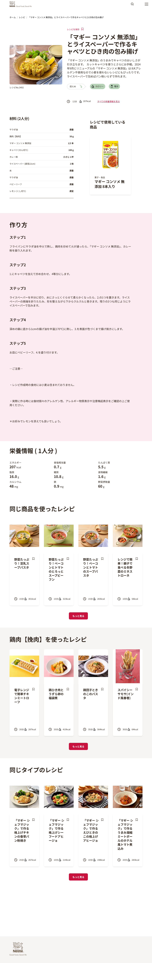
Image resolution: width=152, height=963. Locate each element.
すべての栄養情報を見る (108, 101)
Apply (132, 5)
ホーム (13, 17)
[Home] (21, 4)
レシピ (22, 17)
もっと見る (78, 616)
